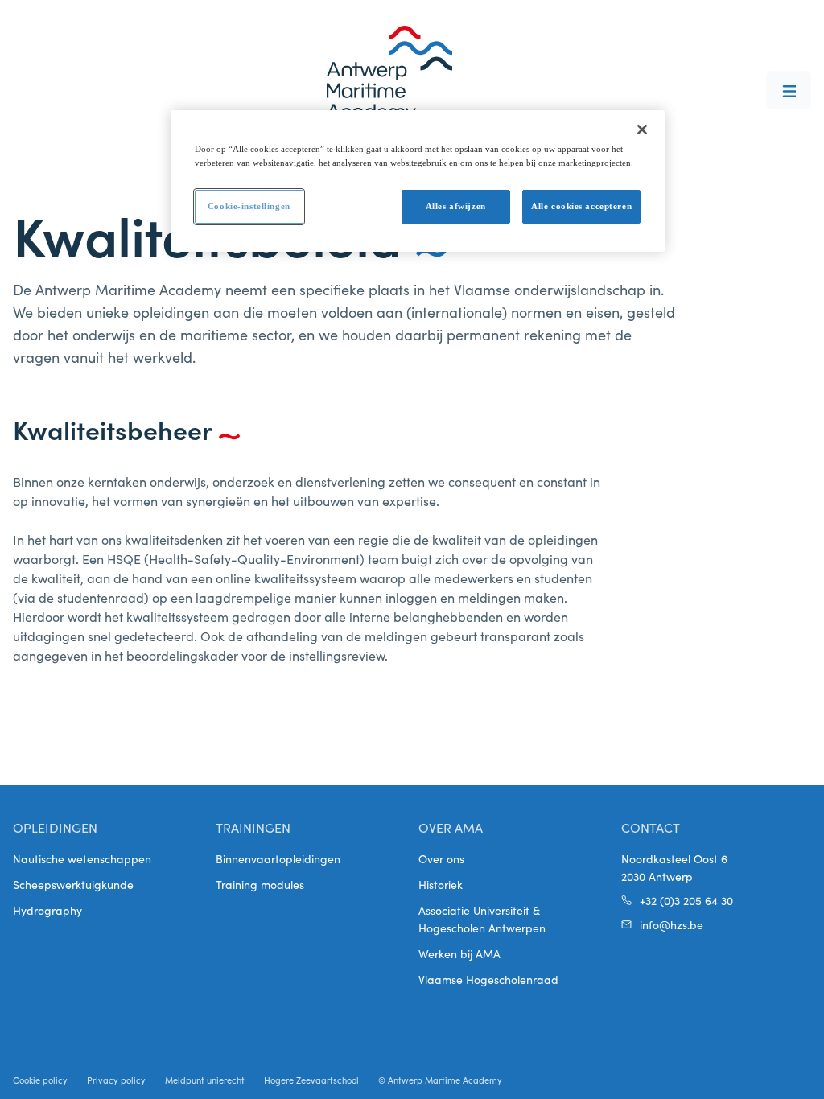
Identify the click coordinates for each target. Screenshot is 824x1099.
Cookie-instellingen (249, 206)
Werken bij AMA (459, 953)
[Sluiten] (642, 129)
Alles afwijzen (456, 206)
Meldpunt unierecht (205, 1079)
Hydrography (47, 910)
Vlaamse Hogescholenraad (488, 979)
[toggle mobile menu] (788, 90)
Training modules (260, 884)
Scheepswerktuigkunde (73, 884)
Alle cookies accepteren (581, 206)
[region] (418, 181)
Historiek (440, 884)
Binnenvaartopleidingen (278, 858)
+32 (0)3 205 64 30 (686, 900)
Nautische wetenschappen (82, 858)
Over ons (441, 858)
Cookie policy (40, 1079)
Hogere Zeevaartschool (311, 1079)
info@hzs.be (671, 924)
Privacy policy (116, 1079)
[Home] (389, 74)
